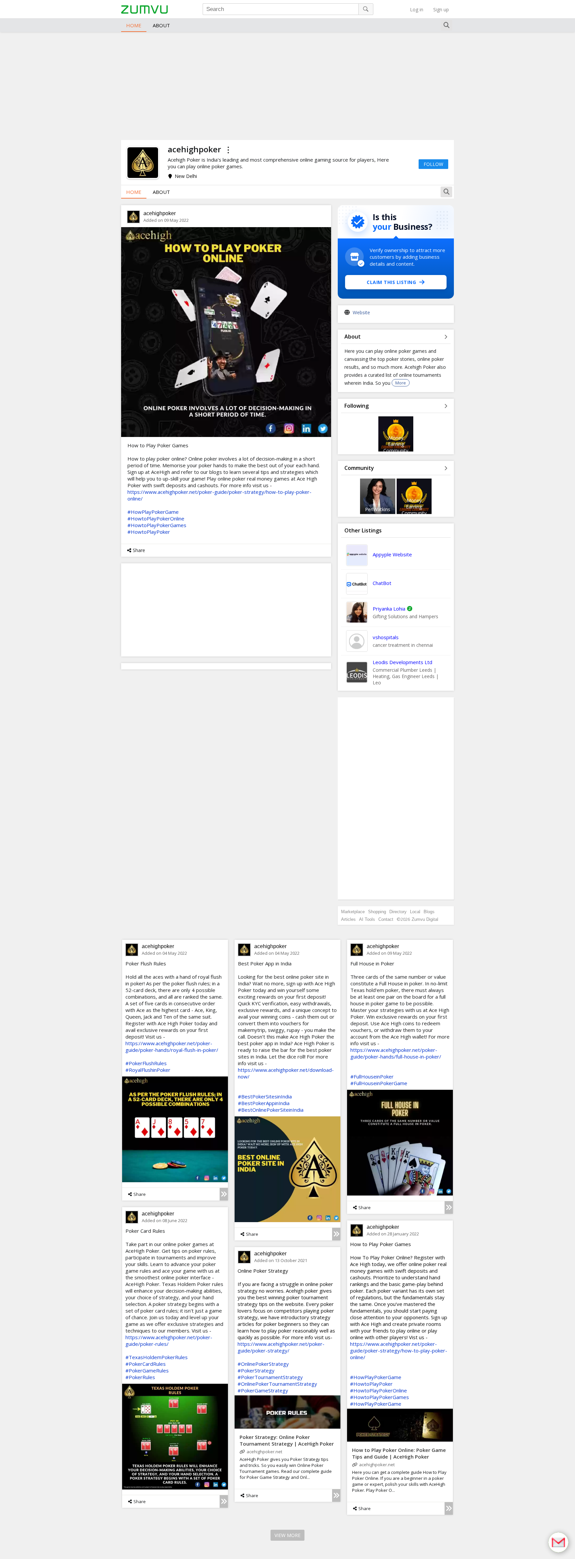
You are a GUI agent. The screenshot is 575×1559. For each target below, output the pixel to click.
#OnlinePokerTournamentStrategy (277, 1383)
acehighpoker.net (377, 1465)
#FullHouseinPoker (372, 1076)
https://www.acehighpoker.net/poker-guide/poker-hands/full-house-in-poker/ (395, 1053)
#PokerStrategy (256, 1370)
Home (133, 25)
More (400, 383)
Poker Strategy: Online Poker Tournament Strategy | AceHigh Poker (287, 1440)
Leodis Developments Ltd (402, 662)
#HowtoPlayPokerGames (156, 525)
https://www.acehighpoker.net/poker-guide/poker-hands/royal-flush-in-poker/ (171, 1046)
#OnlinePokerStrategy (263, 1363)
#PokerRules (140, 1377)
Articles (348, 919)
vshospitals (386, 637)
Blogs (429, 912)
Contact (385, 919)
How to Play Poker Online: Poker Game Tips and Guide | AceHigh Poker (399, 1453)
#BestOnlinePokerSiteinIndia (270, 1109)
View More (287, 1535)
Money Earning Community (395, 444)
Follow (433, 164)
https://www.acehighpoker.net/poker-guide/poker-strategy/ (281, 1347)
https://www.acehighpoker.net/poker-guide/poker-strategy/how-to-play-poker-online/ (398, 1350)
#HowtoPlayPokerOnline (155, 518)
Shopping (377, 912)
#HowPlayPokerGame (153, 511)
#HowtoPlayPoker (148, 531)
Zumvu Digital (425, 919)
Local (415, 912)
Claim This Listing (391, 282)
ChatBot (382, 583)
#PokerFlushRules (146, 1063)
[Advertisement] (287, 85)
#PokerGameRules (147, 1370)
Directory (398, 912)
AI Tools (367, 919)
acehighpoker (159, 213)
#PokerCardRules (145, 1363)
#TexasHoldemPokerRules (156, 1357)
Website (361, 312)
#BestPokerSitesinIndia (265, 1096)
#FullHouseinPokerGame (378, 1083)
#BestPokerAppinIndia (263, 1103)
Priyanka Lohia (389, 608)
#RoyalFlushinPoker (147, 1069)
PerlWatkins (377, 509)
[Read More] (224, 1194)
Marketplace (353, 912)
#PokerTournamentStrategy (270, 1377)
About (161, 25)
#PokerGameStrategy (263, 1390)
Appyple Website (392, 554)
